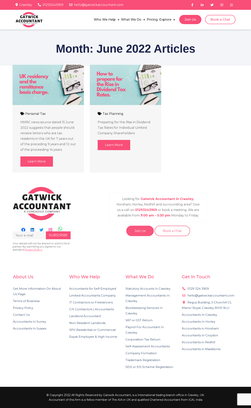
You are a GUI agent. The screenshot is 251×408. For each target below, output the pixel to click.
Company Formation (141, 353)
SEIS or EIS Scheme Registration (149, 367)
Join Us (190, 19)
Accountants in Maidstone (201, 349)
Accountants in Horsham (200, 328)
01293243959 (53, 5)
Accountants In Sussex (29, 328)
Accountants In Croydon (200, 335)
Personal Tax (35, 114)
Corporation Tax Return (143, 339)
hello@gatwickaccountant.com (99, 5)
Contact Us (21, 315)
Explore (165, 19)
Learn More (37, 161)
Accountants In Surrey (29, 321)
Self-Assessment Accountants (148, 346)
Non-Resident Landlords (87, 323)
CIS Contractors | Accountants (91, 309)
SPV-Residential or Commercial (92, 330)
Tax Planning (113, 114)
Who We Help (105, 19)
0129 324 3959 (198, 288)
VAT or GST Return (139, 320)
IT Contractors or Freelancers (91, 302)
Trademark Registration (143, 360)
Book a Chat (220, 19)
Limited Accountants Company (92, 295)
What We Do (131, 19)
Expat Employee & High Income (93, 337)
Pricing (152, 19)
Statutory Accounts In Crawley (148, 288)
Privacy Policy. (34, 249)
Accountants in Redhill (198, 342)
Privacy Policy (23, 308)
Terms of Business (26, 301)
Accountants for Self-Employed (92, 288)
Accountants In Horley (198, 321)
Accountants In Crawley (199, 315)
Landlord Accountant (85, 316)
